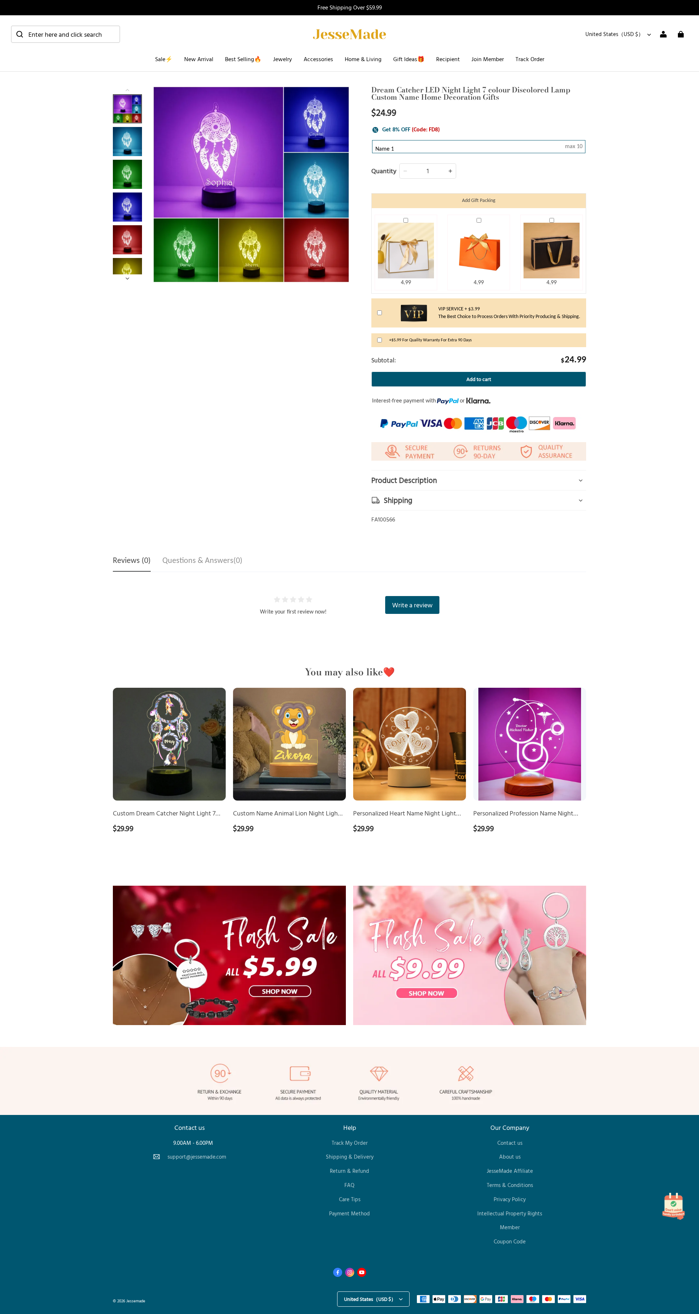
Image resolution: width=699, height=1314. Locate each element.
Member (510, 1227)
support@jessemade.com (196, 1156)
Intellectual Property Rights (509, 1213)
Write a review (412, 605)
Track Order (530, 59)
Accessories (318, 59)
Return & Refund (349, 1171)
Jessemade (135, 1301)
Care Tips (349, 1199)
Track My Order (350, 1143)
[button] (65, 34)
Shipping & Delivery (350, 1156)
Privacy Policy (510, 1199)
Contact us (509, 1143)
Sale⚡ (164, 59)
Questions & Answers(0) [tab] (202, 561)
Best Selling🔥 (243, 59)
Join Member (487, 59)
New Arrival (198, 59)
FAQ (349, 1185)
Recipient (448, 59)
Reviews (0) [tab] (132, 561)
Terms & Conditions (510, 1185)
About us (510, 1156)
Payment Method (349, 1213)
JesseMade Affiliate (510, 1171)
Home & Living (363, 59)
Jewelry (282, 59)
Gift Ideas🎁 (408, 59)
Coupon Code (510, 1241)
